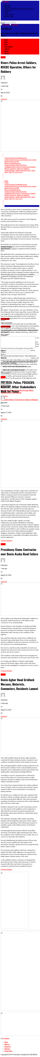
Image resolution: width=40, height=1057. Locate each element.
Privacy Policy (9, 14)
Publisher (4, 99)
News (5, 42)
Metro (6, 44)
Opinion (6, 51)
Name (3, 351)
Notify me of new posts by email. (14, 370)
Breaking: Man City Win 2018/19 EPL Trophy (18, 9)
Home (6, 12)
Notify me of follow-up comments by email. (17, 367)
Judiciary (7, 49)
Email (3, 354)
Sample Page (8, 16)
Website (3, 358)
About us (7, 5)
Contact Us (8, 11)
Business (6, 53)
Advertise (7, 7)
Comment (4, 335)
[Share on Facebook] (21, 154)
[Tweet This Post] (21, 156)
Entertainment (8, 46)
